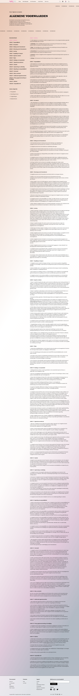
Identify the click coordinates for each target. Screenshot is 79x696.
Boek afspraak (25, 1)
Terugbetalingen (13, 96)
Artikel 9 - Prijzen (12, 58)
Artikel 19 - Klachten (13, 81)
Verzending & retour (14, 94)
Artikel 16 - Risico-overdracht (15, 73)
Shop (20, 1)
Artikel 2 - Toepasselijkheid (14, 42)
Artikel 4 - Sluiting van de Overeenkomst (17, 46)
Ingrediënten (11, 686)
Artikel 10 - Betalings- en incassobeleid (16, 60)
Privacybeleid (13, 91)
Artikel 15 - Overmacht (13, 71)
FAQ (37, 683)
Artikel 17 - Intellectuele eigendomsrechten (17, 75)
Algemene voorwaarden (41, 687)
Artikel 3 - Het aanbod (13, 44)
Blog (10, 684)
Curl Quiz (24, 683)
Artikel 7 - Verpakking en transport (16, 53)
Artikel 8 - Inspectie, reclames (15, 55)
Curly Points (40, 1)
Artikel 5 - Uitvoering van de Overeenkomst (17, 49)
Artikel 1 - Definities (13, 40)
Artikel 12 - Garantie (13, 64)
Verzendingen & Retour (41, 684)
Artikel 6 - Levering (13, 51)
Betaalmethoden (13, 98)
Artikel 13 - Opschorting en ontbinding (17, 66)
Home (10, 12)
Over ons (46, 1)
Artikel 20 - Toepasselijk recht (15, 83)
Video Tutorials (11, 687)
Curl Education (33, 1)
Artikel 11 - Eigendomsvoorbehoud (16, 62)
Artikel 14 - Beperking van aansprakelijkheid (17, 69)
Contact (38, 681)
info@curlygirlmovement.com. (36, 300)
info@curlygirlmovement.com (49, 642)
